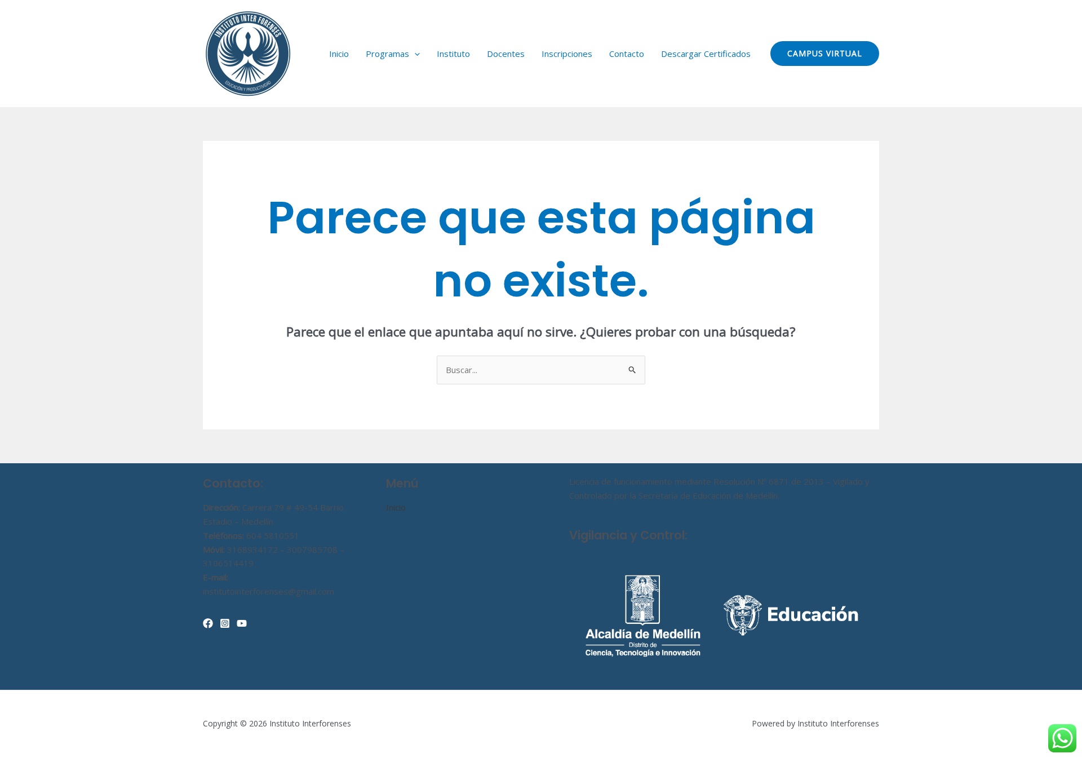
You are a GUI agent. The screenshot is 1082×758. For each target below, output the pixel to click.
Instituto (453, 53)
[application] (414, 53)
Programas (387, 53)
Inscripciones (567, 53)
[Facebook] (208, 623)
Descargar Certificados (706, 53)
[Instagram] (225, 623)
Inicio (339, 53)
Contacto (626, 53)
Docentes (506, 53)
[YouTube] (242, 623)
